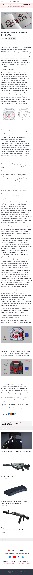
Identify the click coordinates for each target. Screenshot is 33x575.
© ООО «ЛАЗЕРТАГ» (20, 571)
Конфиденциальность (18, 572)
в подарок (21, 6)
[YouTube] (14, 557)
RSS (10, 572)
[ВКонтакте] (9, 414)
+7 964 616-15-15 (24, 561)
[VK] (10, 557)
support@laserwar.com (24, 563)
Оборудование (12, 38)
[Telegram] (15, 414)
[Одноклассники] (11, 414)
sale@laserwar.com (9, 563)
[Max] (18, 557)
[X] (13, 414)
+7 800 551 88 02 (9, 561)
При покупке (6, 4)
